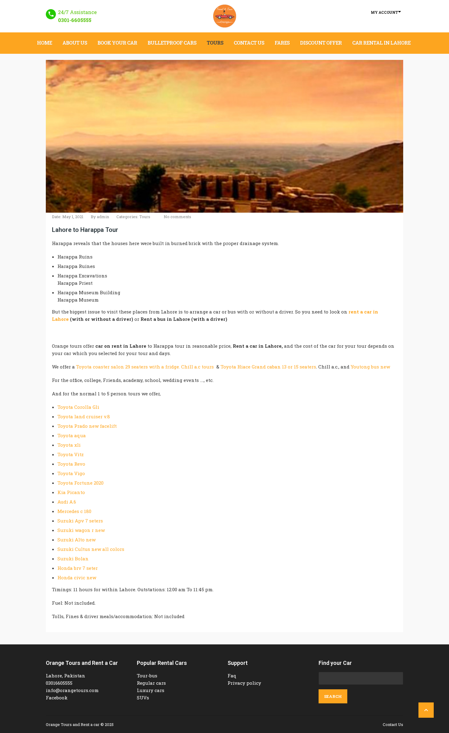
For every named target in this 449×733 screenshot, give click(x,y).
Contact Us (249, 42)
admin (103, 216)
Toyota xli (69, 445)
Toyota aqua (71, 435)
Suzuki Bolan (73, 558)
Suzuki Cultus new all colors (90, 549)
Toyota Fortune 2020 (80, 483)
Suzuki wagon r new (81, 530)
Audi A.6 (66, 502)
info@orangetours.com (72, 690)
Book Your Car (117, 42)
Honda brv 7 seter (77, 568)
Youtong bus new (370, 367)
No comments (177, 216)
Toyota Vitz (70, 454)
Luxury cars (150, 690)
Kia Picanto (71, 492)
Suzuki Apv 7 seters (80, 521)
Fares (282, 42)
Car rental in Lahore (381, 42)
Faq (232, 676)
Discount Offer (321, 42)
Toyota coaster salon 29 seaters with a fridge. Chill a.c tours (145, 367)
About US (74, 42)
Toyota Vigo (71, 473)
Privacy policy (244, 683)
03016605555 (59, 683)
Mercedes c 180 (74, 511)
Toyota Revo (71, 464)
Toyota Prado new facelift (87, 426)
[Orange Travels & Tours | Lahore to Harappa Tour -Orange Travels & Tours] (224, 16)
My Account (384, 12)
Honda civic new (76, 577)
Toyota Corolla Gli (78, 407)
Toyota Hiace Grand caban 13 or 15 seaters (268, 367)
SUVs (143, 698)
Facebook (57, 698)
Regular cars (151, 683)
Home (44, 42)
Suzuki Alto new (76, 540)
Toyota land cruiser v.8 (83, 416)
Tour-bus (147, 676)
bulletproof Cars (172, 42)
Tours (215, 42)
